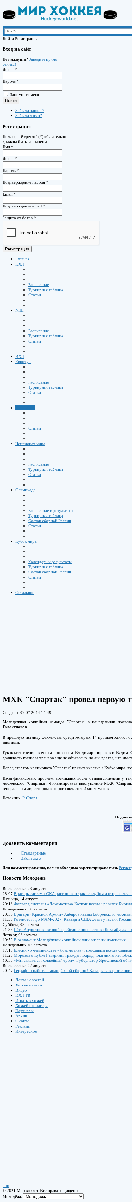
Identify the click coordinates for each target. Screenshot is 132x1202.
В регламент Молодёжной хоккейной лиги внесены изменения (70, 939)
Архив (21, 1015)
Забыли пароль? (29, 110)
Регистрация (17, 249)
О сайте (22, 1021)
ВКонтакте (30, 858)
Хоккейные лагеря (31, 1005)
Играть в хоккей (29, 1000)
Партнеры (24, 1010)
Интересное (26, 1031)
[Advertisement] (41, 1102)
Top (6, 1185)
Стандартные (33, 853)
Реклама (22, 1026)
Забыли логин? (28, 115)
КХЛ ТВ (22, 995)
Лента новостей (29, 980)
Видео (21, 990)
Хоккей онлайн (28, 985)
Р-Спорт (29, 797)
